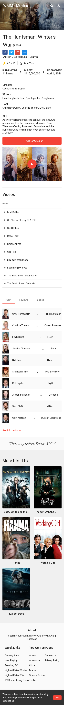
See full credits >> (11, 430)
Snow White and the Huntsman (16, 511)
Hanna (16, 562)
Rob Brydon (18, 383)
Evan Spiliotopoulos (30, 98)
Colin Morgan (19, 418)
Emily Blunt (45, 107)
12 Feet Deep (16, 613)
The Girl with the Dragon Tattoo (47, 511)
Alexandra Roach (21, 394)
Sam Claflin (18, 406)
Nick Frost (17, 360)
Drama (34, 56)
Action (7, 56)
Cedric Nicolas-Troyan (13, 88)
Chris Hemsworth (11, 107)
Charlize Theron (30, 107)
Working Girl (48, 562)
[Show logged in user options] (59, 6)
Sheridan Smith (20, 371)
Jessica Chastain (21, 348)
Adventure (20, 56)
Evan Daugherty (10, 98)
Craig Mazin (48, 98)
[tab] (8, 300)
